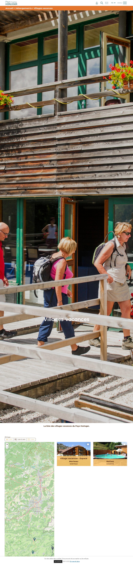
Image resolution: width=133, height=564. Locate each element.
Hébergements (23, 8)
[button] (33, 552)
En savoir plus (75, 561)
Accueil (9, 8)
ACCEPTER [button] (58, 561)
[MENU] (122, 5)
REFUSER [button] (66, 561)
